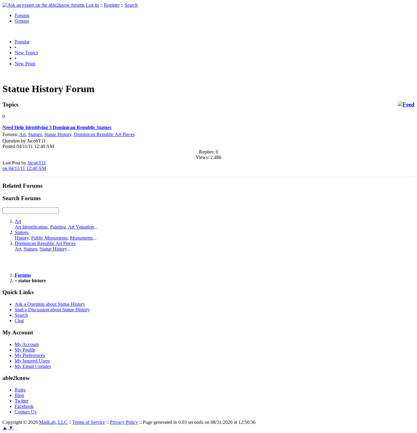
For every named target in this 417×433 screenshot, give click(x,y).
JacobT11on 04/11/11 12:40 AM (24, 165)
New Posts (25, 63)
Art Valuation (81, 226)
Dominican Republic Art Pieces (104, 134)
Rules (20, 389)
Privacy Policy (124, 422)
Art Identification (31, 226)
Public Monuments (49, 237)
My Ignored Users (32, 360)
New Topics (26, 52)
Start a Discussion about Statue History (52, 309)
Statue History (57, 134)
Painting (58, 226)
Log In (92, 5)
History (22, 237)
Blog (19, 395)
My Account (27, 344)
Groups (22, 20)
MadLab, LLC (53, 422)
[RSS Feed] (406, 104)
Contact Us (25, 411)
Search (131, 5)
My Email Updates (33, 366)
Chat (19, 320)
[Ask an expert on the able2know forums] (43, 5)
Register (112, 5)
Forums (22, 15)
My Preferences (30, 355)
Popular (22, 41)
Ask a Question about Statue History (50, 304)
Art (22, 134)
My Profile (25, 349)
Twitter (21, 400)
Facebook (24, 406)
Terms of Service (88, 422)
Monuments (81, 237)
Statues (35, 134)
